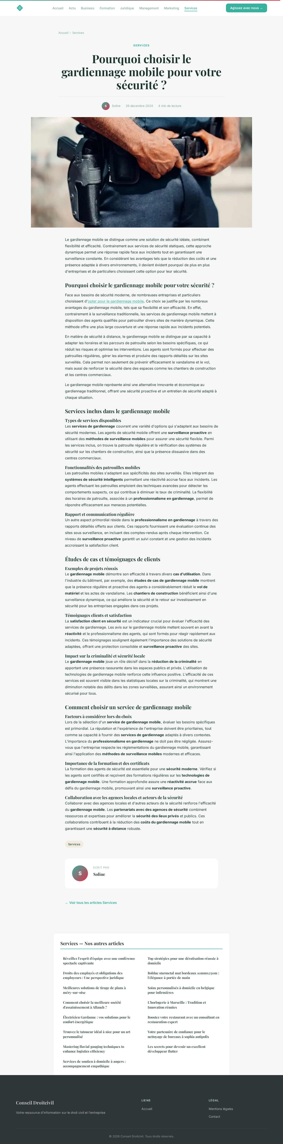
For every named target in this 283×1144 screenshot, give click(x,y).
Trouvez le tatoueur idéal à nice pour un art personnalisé (96, 1034)
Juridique (127, 8)
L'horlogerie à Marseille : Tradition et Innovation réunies (177, 1004)
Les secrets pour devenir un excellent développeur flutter (176, 1048)
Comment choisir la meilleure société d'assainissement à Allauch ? (92, 1004)
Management (149, 8)
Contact (214, 1116)
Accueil (57, 8)
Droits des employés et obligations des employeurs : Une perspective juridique (93, 975)
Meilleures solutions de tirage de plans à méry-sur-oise (94, 990)
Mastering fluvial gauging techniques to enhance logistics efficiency (93, 1048)
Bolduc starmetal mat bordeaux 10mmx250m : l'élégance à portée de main (183, 975)
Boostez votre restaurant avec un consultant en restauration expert (183, 1019)
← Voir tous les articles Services (91, 903)
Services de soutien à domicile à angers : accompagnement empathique (94, 1063)
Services (190, 8)
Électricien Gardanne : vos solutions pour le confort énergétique (96, 1019)
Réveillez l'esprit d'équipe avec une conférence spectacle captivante (99, 960)
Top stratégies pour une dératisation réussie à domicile (183, 960)
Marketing (171, 8)
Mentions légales (221, 1109)
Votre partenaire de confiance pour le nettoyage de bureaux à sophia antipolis (178, 1034)
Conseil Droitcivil (35, 1102)
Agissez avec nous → (246, 8)
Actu (72, 8)
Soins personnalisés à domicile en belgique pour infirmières (181, 990)
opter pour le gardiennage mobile (116, 301)
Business (87, 8)
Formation (107, 8)
